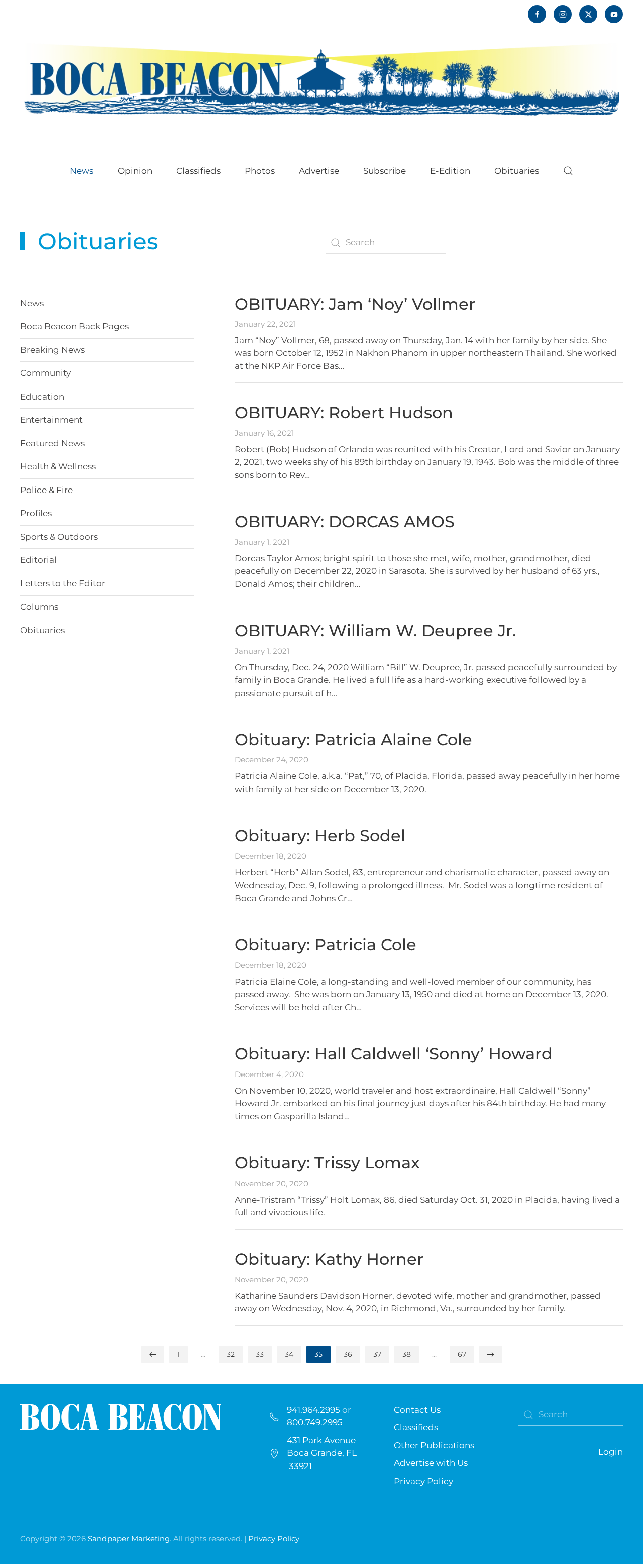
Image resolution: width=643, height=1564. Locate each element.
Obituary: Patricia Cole (325, 944)
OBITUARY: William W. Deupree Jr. (375, 630)
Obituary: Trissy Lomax (327, 1162)
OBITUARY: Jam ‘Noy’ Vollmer (355, 304)
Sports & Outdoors (59, 537)
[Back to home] (321, 78)
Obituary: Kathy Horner (329, 1259)
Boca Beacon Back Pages (74, 326)
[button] (568, 170)
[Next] (490, 1354)
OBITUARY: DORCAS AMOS (345, 521)
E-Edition (450, 171)
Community (45, 373)
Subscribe (384, 171)
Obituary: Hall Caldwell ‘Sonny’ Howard (394, 1053)
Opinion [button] (135, 171)
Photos (260, 171)
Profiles (36, 513)
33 (260, 1354)
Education (42, 397)
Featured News (52, 443)
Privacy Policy (423, 1481)
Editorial (38, 560)
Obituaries (42, 630)
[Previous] (152, 1354)
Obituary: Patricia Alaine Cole (353, 739)
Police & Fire (46, 490)
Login (610, 1452)
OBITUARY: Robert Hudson (344, 412)
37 (377, 1354)
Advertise (319, 171)
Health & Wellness (58, 466)
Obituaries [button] (516, 171)
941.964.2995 (313, 1410)
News (32, 303)
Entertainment (51, 420)
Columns (39, 607)
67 (462, 1354)
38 (406, 1354)
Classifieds (198, 171)
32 (231, 1354)
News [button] (81, 171)
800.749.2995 (315, 1422)
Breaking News (52, 350)
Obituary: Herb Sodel (320, 835)
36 (348, 1354)
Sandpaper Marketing (129, 1538)
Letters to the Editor (62, 583)
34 (289, 1354)
